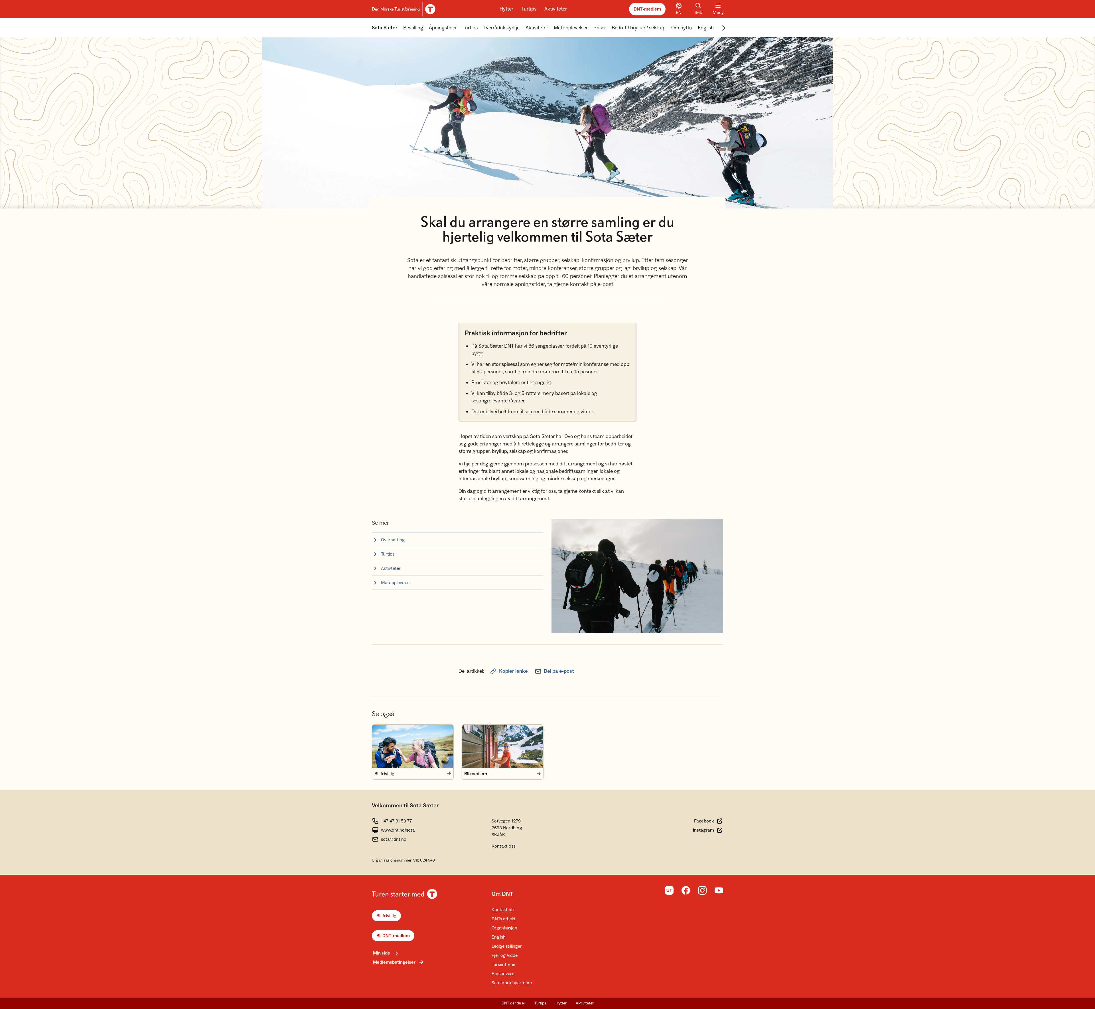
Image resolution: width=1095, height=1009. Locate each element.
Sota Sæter (385, 28)
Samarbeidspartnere (512, 983)
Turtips (528, 9)
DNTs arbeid (503, 919)
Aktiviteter (555, 9)
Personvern (503, 973)
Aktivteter (391, 568)
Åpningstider (443, 28)
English (706, 28)
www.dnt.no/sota (398, 830)
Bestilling (413, 28)
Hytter (506, 9)
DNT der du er (513, 1003)
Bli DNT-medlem (393, 936)
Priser (599, 28)
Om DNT (502, 894)
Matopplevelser (571, 28)
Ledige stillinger (507, 946)
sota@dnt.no (393, 839)
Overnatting (393, 540)
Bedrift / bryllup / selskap (639, 28)
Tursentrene (503, 964)
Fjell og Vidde (505, 955)
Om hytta (681, 28)
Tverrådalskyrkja (501, 28)
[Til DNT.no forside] (402, 9)
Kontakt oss (503, 846)
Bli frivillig (386, 916)
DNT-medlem (647, 9)
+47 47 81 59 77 (396, 821)
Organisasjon (504, 928)
